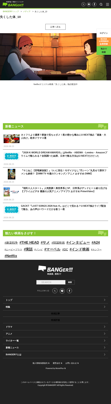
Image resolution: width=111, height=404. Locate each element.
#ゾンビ (38, 249)
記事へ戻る (55, 27)
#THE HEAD (29, 242)
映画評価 (55, 320)
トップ (9, 300)
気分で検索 (104, 50)
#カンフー (96, 249)
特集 (8, 307)
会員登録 (104, 41)
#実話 (28, 249)
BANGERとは (13, 354)
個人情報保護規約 (40, 363)
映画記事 (55, 313)
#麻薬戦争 (11, 242)
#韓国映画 (58, 242)
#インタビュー (78, 242)
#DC (65, 249)
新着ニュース (12, 347)
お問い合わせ (71, 363)
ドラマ (9, 327)
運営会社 (56, 363)
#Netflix (11, 256)
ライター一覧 (12, 340)
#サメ (45, 242)
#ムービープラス (13, 249)
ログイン (104, 33)
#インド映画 (79, 249)
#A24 (96, 242)
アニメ (9, 333)
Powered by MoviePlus (55, 368)
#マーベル (52, 249)
